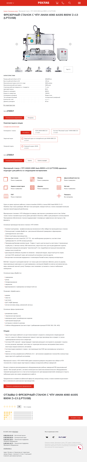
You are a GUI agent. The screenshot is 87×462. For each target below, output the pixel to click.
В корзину (30, 118)
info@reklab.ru (8, 448)
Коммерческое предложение (14, 118)
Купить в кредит (42, 160)
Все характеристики (9, 105)
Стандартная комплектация (11, 126)
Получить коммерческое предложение (18, 386)
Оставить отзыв (75, 418)
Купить (30, 160)
